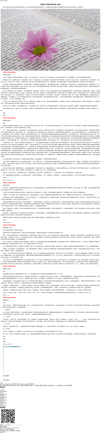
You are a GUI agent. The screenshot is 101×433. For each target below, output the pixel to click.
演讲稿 (1, 392)
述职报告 (2, 398)
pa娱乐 (1, 0)
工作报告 (2, 390)
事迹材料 (2, 401)
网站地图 (2, 432)
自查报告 (2, 395)
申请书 (5, 0)
